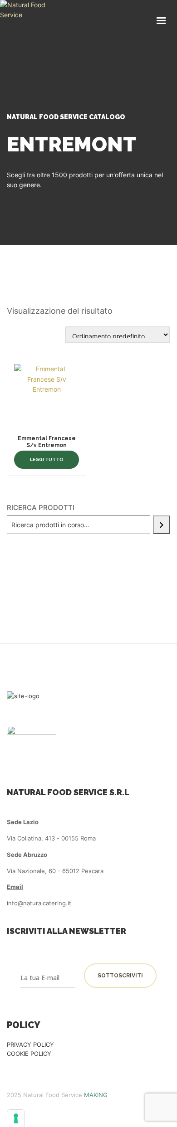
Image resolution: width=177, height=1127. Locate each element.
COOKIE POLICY (29, 1053)
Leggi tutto (47, 459)
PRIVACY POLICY (30, 1044)
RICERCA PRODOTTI (40, 507)
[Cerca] (161, 524)
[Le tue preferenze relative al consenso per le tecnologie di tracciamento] (16, 1118)
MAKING (96, 1094)
